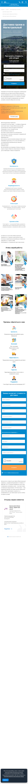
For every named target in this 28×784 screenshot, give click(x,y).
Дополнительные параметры (9, 432)
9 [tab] (18, 536)
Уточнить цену (14, 116)
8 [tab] (17, 536)
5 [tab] (13, 536)
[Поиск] (26, 2)
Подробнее (7, 528)
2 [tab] (9, 536)
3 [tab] (10, 536)
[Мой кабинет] (22, 2)
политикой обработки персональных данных (14, 776)
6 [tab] (14, 536)
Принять (5, 780)
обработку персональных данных (14, 74)
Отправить (14, 467)
